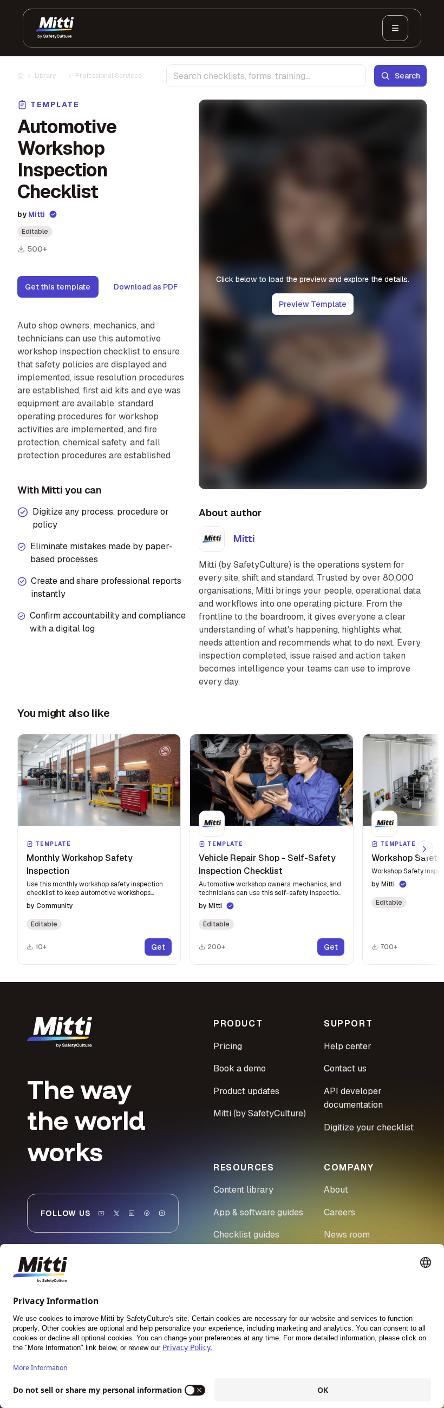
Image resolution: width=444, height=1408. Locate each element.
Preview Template (313, 304)
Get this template (57, 287)
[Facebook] (146, 1213)
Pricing (227, 1046)
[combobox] (266, 76)
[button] (99, 849)
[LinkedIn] (131, 1213)
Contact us (345, 1068)
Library (45, 75)
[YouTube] (101, 1213)
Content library (243, 1189)
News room (347, 1234)
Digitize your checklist (369, 1127)
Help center (347, 1046)
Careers (339, 1212)
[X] (116, 1213)
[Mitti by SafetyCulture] (55, 28)
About (336, 1189)
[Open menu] (395, 28)
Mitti (36, 214)
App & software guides (258, 1212)
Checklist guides (246, 1234)
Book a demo (239, 1068)
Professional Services (108, 75)
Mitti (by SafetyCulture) (259, 1113)
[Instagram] (162, 1213)
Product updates (246, 1091)
